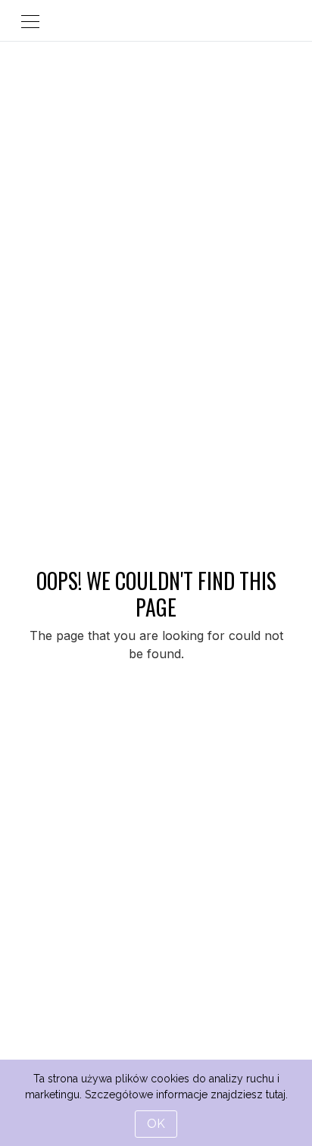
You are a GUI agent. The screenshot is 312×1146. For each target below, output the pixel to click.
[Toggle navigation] (30, 20)
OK (156, 1123)
